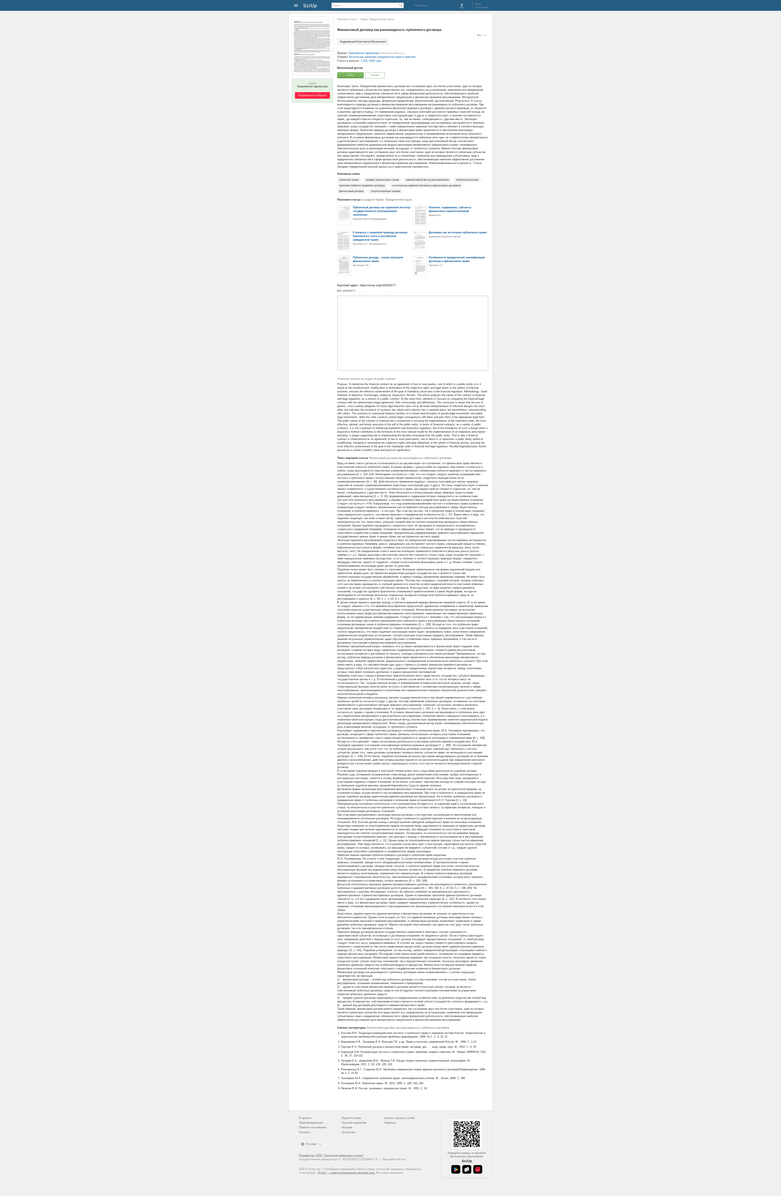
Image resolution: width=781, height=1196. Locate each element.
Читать (350, 75)
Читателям (348, 1132)
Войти (478, 4)
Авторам (347, 1127)
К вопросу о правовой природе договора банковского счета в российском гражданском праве (380, 236)
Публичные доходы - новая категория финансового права (378, 259)
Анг (485, 35)
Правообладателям (311, 1122)
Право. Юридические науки (377, 19)
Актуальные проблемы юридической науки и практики (382, 56)
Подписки (420, 5)
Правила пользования (312, 1127)
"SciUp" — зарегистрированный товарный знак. (346, 1172)
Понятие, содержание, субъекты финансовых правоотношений (450, 209)
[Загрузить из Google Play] (455, 1169)
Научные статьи (347, 19)
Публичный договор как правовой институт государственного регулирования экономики (382, 211)
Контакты (304, 1132)
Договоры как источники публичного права (457, 232)
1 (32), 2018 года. (371, 60)
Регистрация (481, 7)
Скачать (375, 75)
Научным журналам (354, 1122)
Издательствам (351, 1118)
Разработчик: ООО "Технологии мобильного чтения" (331, 1155)
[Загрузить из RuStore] (466, 1169)
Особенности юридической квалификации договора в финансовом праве (457, 259)
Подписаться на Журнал (312, 95)
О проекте (305, 1118)
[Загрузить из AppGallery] (477, 1169)
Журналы (390, 1122)
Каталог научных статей (399, 1118)
